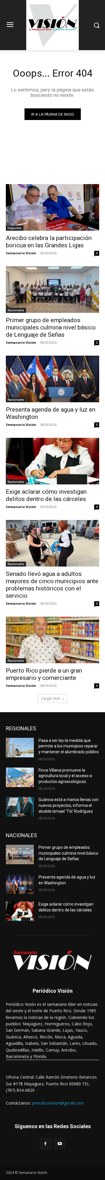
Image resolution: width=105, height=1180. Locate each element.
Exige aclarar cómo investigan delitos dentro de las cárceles (46, 495)
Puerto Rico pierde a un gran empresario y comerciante (44, 674)
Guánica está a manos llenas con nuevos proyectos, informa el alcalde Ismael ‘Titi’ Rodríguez (68, 805)
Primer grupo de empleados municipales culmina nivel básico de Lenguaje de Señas (51, 327)
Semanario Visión (21, 253)
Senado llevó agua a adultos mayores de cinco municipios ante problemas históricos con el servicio (52, 584)
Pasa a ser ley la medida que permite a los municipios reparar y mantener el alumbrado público (68, 746)
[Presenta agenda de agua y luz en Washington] (52, 379)
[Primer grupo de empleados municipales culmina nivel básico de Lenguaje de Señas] (52, 289)
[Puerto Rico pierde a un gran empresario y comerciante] (52, 640)
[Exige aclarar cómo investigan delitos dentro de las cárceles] (52, 461)
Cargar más (50, 698)
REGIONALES (21, 728)
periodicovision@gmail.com (58, 1103)
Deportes (15, 228)
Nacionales (16, 310)
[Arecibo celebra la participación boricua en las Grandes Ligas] (52, 207)
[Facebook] (45, 1143)
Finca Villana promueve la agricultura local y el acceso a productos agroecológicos (65, 776)
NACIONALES (21, 835)
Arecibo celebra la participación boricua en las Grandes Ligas (49, 241)
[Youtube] (59, 1143)
